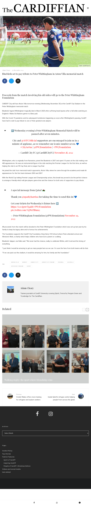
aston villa (15, 262)
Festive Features (8, 457)
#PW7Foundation (62, 147)
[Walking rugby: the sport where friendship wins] (45, 348)
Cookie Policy (7, 451)
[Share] (4, 80)
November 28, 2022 (63, 152)
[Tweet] (11, 80)
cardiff (25, 262)
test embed (6, 472)
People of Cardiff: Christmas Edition (17, 466)
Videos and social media (11, 469)
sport (29, 266)
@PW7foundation (43, 147)
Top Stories (6, 454)
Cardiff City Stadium (48, 262)
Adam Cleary (6, 70)
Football (61, 262)
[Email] (18, 80)
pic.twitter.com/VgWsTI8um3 (25, 210)
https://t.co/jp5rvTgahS (22, 206)
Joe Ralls (70, 262)
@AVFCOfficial (29, 140)
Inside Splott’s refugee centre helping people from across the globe (61, 397)
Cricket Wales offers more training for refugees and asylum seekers (28, 397)
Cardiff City (34, 262)
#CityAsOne (26, 147)
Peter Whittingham (17, 266)
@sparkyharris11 (30, 196)
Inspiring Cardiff (10, 463)
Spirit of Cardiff (9, 460)
